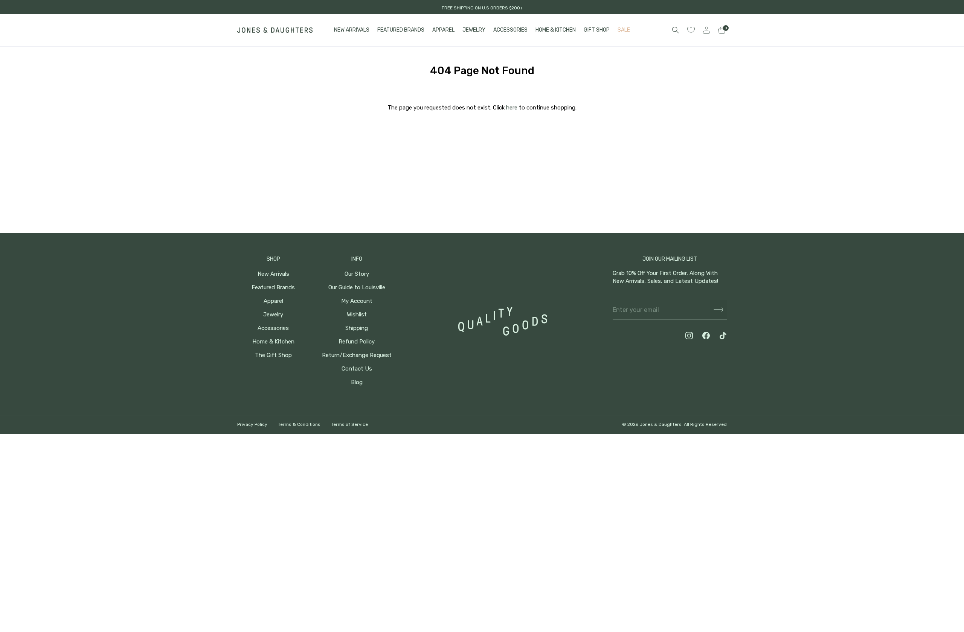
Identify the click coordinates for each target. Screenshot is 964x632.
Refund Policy (357, 342)
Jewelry (273, 314)
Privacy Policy (252, 424)
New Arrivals (273, 274)
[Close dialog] (946, 491)
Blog (357, 382)
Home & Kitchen (273, 342)
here (511, 107)
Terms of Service (349, 424)
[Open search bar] (675, 30)
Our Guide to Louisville (356, 287)
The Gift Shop (273, 355)
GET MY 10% (881, 581)
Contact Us (357, 369)
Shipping (356, 328)
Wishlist (357, 314)
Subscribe (718, 309)
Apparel (273, 301)
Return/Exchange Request (357, 355)
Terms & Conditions (299, 424)
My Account (356, 301)
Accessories (273, 328)
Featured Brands (273, 287)
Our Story (357, 274)
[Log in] (706, 30)
